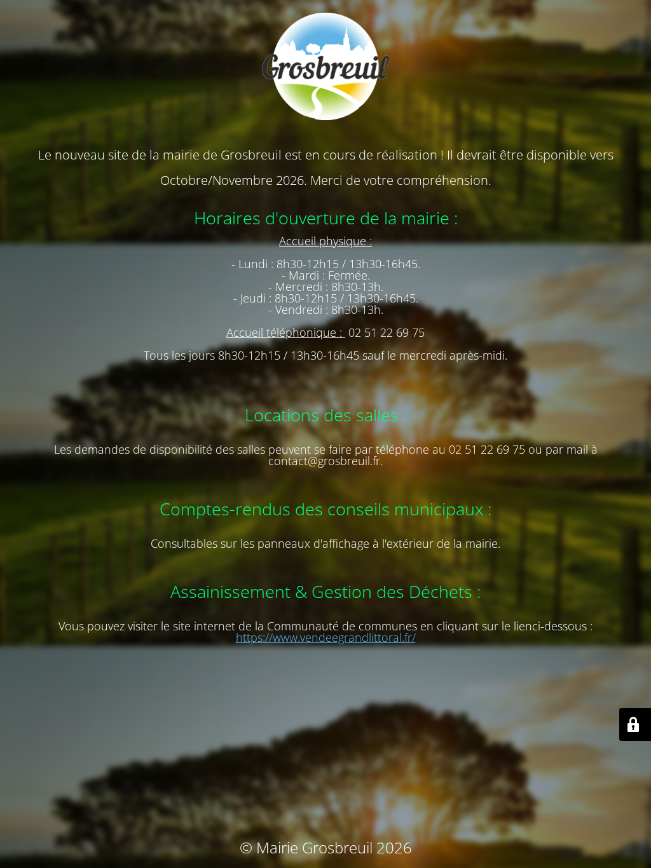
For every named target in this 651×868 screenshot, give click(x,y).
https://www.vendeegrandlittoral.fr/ (326, 637)
